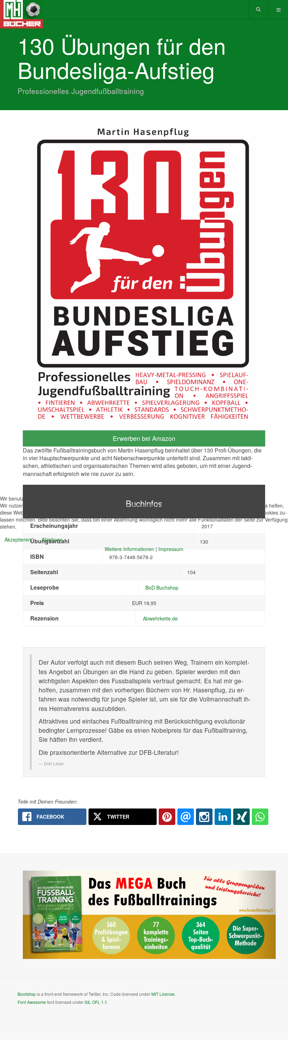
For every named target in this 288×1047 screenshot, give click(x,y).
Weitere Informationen (129, 548)
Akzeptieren (18, 539)
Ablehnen (52, 539)
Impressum (170, 548)
